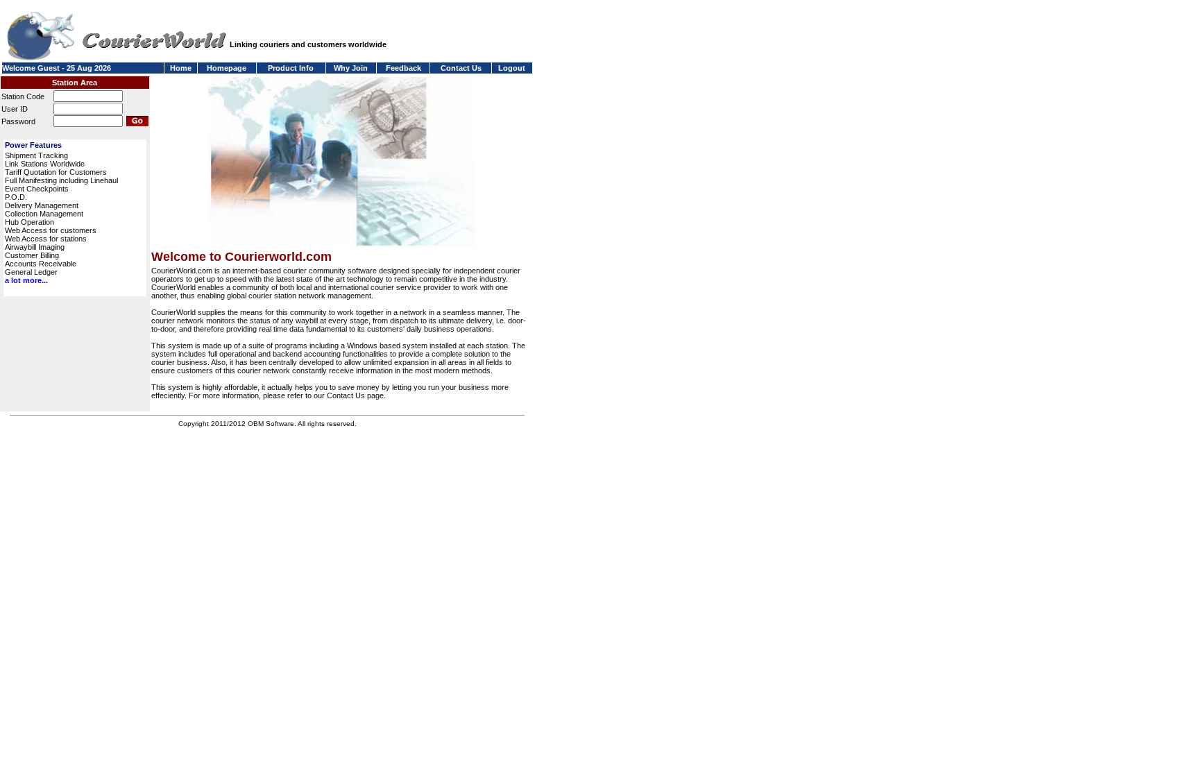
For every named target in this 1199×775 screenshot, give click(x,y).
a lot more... (26, 280)
